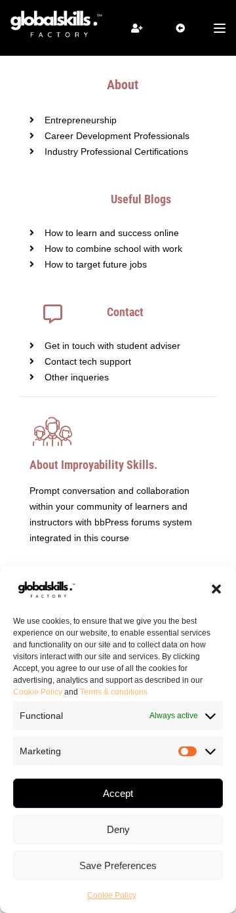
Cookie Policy (37, 692)
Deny (118, 829)
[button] (216, 589)
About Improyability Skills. (93, 465)
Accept (118, 793)
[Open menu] (221, 28)
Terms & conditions (114, 692)
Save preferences (118, 865)
